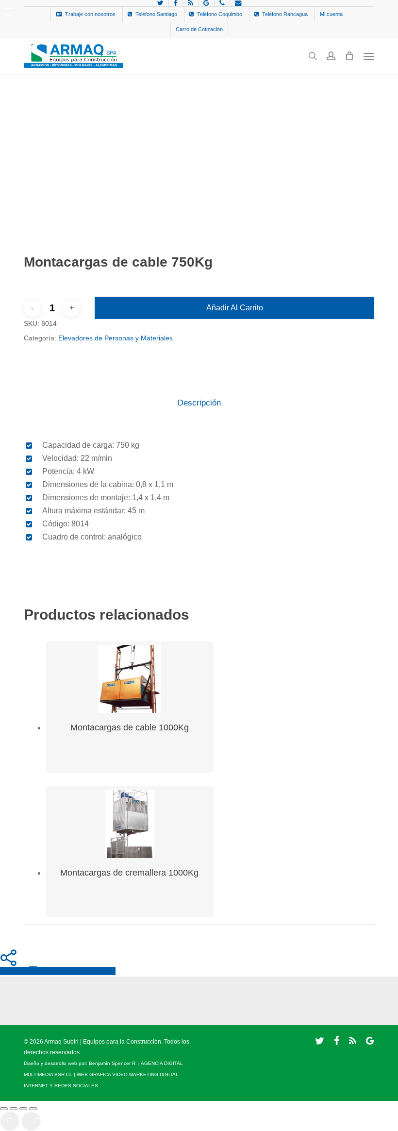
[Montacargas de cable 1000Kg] (129, 679)
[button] (369, 56)
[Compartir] (23, 1108)
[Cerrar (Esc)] (33, 1108)
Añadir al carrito (234, 308)
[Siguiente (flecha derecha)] (31, 1121)
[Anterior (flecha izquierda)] (9, 1121)
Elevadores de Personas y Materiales (115, 338)
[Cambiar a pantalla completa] (13, 1108)
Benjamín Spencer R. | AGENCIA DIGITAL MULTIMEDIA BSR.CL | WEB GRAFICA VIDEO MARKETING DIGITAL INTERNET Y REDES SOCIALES (103, 1074)
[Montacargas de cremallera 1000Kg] (129, 824)
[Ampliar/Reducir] (4, 1108)
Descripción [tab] (199, 402)
